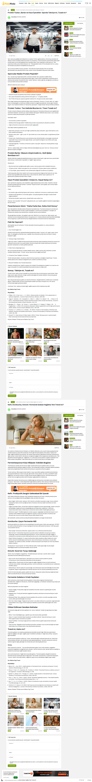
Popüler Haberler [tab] (69, 23)
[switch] (86, 3)
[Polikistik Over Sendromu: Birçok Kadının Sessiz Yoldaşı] (34, 353)
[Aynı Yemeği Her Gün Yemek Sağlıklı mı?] (52, 336)
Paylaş (89, 780)
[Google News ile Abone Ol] (12, 56)
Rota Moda (14, 16)
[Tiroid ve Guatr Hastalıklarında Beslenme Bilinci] (52, 353)
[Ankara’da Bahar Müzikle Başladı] (74, 48)
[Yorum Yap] (45, 55)
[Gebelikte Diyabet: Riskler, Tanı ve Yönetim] (16, 723)
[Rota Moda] (9, 3)
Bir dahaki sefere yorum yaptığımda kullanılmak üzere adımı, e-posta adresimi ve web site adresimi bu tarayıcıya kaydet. (34, 392)
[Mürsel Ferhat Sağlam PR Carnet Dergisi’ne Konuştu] (74, 35)
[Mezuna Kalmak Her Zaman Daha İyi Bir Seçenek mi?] (74, 28)
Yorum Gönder (12, 395)
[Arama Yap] (90, 3)
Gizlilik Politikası (6, 777)
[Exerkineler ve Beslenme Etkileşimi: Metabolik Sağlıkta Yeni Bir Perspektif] (16, 336)
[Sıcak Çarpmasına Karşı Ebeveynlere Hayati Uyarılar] (34, 723)
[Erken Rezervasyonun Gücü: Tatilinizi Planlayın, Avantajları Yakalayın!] (74, 41)
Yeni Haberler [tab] (80, 23)
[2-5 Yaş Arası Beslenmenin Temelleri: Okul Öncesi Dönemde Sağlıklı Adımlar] (52, 723)
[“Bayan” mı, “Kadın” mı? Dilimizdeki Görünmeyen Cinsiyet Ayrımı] (74, 54)
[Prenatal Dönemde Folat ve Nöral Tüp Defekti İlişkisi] (34, 706)
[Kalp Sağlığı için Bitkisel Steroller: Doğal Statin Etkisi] (34, 336)
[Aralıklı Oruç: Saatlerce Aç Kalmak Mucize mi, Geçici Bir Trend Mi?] (16, 706)
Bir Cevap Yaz (12, 367)
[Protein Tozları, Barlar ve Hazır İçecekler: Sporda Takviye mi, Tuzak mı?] (52, 706)
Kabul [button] (16, 777)
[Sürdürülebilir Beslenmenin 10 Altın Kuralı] (16, 353)
